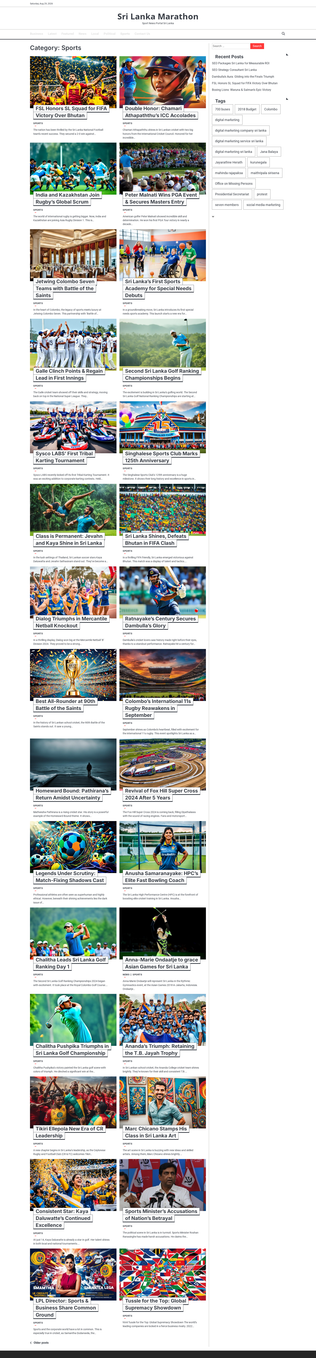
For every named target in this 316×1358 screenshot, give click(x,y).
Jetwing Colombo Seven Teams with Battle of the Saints (65, 288)
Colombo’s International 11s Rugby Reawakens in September (158, 708)
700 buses (222, 109)
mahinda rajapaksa (229, 173)
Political (110, 34)
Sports (125, 34)
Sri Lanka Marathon (158, 16)
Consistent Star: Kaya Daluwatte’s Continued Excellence (63, 1218)
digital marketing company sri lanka (240, 130)
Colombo (270, 109)
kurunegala (258, 162)
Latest (52, 34)
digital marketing (227, 120)
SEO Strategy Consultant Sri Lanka (234, 70)
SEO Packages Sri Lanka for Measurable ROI (240, 63)
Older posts (41, 1342)
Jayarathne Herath (228, 162)
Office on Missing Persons (234, 184)
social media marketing (263, 205)
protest (262, 194)
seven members (227, 205)
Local (95, 34)
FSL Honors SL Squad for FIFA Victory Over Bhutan (245, 83)
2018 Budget (247, 109)
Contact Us (142, 34)
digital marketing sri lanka (233, 152)
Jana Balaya (269, 152)
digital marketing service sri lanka (239, 141)
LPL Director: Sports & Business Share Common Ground (66, 1308)
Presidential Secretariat (232, 194)
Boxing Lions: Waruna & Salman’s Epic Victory (241, 90)
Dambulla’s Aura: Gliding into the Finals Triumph (243, 76)
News (82, 34)
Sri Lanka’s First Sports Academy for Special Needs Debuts (158, 288)
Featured (67, 34)
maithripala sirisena (265, 173)
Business (36, 34)
